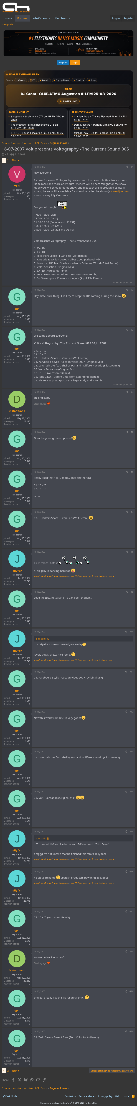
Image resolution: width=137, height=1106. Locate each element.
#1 (132, 166)
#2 (132, 289)
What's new (40, 18)
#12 (131, 711)
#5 (132, 431)
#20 (131, 1031)
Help (117, 1096)
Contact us (70, 1096)
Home (8, 18)
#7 (132, 511)
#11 (131, 671)
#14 (131, 791)
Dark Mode (11, 1096)
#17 (131, 911)
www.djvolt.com (120, 191)
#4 (132, 392)
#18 (131, 951)
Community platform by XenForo (68, 1103)
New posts (7, 24)
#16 (131, 871)
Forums (22, 18)
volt (7, 154)
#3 (132, 329)
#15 (131, 831)
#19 (131, 991)
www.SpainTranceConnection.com (51, 576)
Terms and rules (87, 1096)
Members (61, 18)
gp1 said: (40, 638)
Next (14, 160)
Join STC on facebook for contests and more (92, 576)
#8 (132, 551)
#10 (131, 631)
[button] (49, 18)
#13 (131, 751)
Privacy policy (105, 1096)
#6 (132, 471)
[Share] (127, 167)
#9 (132, 591)
